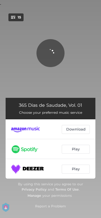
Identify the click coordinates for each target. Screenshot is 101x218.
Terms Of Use (67, 189)
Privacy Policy (34, 189)
